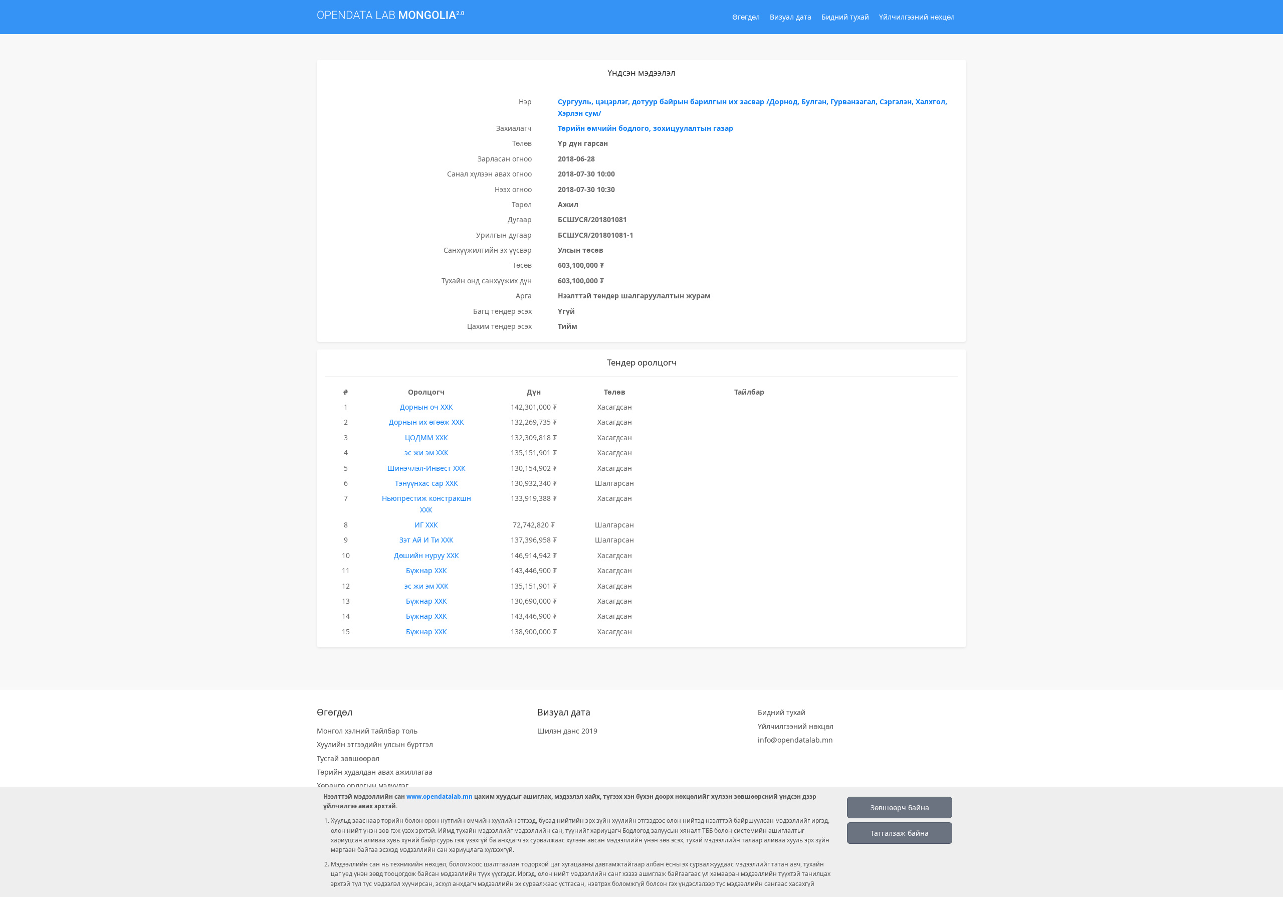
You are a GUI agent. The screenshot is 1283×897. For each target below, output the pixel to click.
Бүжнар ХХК (426, 570)
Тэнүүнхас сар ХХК (426, 483)
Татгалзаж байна (900, 833)
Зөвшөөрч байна (900, 807)
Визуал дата (790, 17)
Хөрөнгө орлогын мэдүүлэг (362, 785)
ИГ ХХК (426, 524)
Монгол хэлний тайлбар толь (367, 731)
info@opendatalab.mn (795, 740)
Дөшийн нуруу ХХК (426, 555)
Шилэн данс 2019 (567, 731)
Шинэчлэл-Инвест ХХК (426, 468)
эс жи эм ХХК (426, 452)
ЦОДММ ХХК (426, 437)
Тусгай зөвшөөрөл (348, 758)
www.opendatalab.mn (439, 796)
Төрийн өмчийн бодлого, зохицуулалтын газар (645, 128)
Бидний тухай (845, 17)
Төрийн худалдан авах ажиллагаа (375, 772)
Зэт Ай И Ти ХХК (426, 540)
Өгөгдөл (746, 17)
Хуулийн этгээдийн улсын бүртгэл (375, 744)
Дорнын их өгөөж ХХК (426, 422)
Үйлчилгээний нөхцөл (917, 17)
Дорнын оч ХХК (426, 407)
